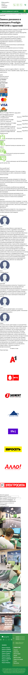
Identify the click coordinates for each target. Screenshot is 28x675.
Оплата (16, 650)
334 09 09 (20, 636)
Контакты (16, 663)
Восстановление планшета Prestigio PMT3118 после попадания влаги (7, 116)
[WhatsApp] (6, 640)
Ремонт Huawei (6, 657)
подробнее (25, 116)
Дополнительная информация (8, 501)
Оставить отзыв (14, 348)
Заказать (19, 117)
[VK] (9, 640)
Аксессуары (17, 653)
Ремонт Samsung (6, 651)
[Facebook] (12, 640)
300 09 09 (20, 638)
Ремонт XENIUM (6, 658)
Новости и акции (18, 659)
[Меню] (25, 5)
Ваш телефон (3, 498)
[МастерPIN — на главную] (6, 5)
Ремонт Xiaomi (6, 647)
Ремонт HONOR (6, 649)
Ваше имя (2, 496)
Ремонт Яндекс (6, 653)
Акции (15, 655)
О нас (15, 661)
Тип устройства (4, 499)
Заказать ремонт (4, 76)
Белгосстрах (17, 657)
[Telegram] (3, 640)
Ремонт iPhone (6, 655)
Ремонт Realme (6, 662)
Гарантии (16, 651)
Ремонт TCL (5, 660)
